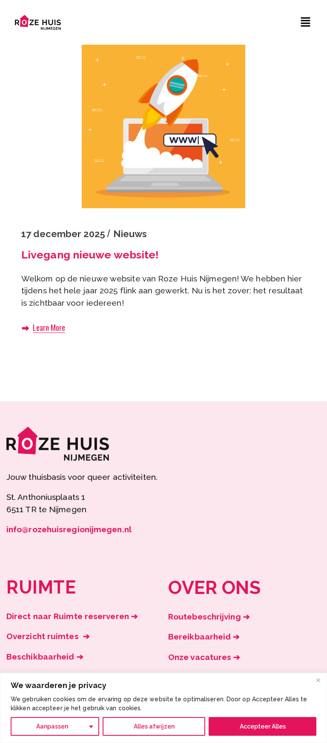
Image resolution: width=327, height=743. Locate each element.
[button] (305, 22)
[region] (163, 708)
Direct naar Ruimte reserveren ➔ (72, 616)
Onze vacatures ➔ (204, 657)
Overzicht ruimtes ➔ (48, 636)
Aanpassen (52, 726)
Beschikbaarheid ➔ (44, 656)
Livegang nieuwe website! (90, 254)
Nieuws (130, 233)
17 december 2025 (63, 233)
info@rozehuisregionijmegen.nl (69, 529)
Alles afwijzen (154, 726)
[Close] (318, 680)
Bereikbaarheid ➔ (204, 636)
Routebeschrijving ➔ (209, 616)
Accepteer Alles (263, 726)
